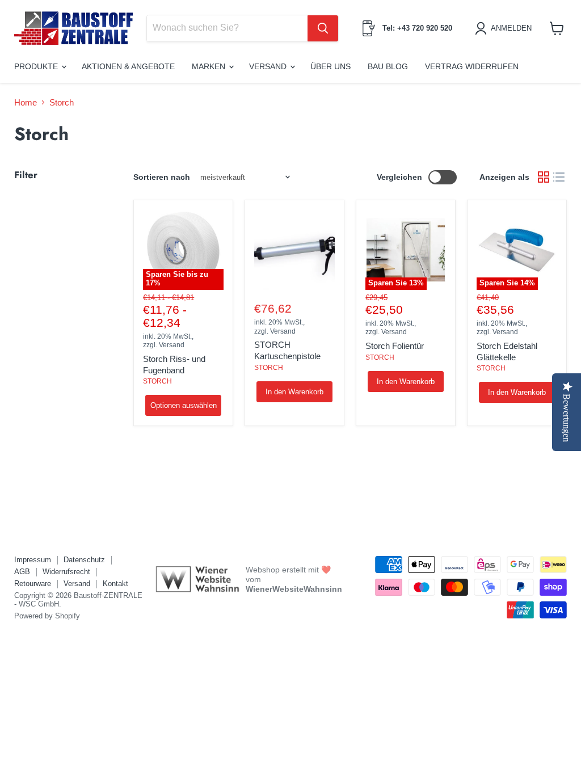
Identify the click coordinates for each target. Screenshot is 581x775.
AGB (22, 571)
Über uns (330, 66)
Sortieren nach (161, 177)
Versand (269, 66)
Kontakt (115, 583)
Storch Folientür (394, 346)
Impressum (32, 559)
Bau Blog (388, 66)
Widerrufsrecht (66, 571)
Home (25, 102)
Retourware (32, 583)
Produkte (37, 66)
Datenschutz (84, 559)
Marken (210, 66)
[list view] (559, 178)
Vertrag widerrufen (472, 66)
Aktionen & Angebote (128, 66)
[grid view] (543, 178)
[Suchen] (323, 28)
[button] (505, 28)
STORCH (157, 381)
